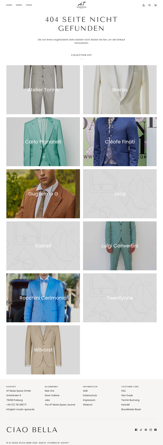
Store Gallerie (52, 395)
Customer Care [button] (130, 386)
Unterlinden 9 (13, 395)
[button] (10, 5)
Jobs (47, 400)
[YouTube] (155, 430)
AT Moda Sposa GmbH (18, 390)
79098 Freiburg (14, 400)
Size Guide (127, 395)
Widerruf (87, 404)
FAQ (123, 390)
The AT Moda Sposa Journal (60, 404)
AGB (85, 390)
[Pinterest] (146, 430)
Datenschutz (90, 395)
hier (105, 39)
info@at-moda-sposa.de (20, 409)
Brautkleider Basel (131, 409)
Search (42, 443)
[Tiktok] (141, 430)
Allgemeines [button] (51, 386)
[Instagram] (151, 430)
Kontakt (125, 404)
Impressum (89, 400)
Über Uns (49, 390)
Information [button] (90, 386)
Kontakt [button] (11, 386)
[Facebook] (136, 430)
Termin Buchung (130, 400)
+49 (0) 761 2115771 (16, 404)
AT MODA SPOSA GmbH (20, 443)
